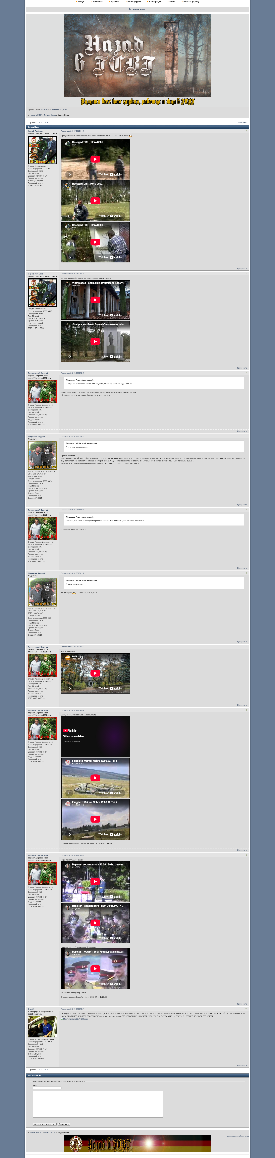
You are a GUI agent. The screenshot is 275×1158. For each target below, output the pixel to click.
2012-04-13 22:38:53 (77, 710)
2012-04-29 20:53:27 (77, 1009)
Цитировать (242, 269)
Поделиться (65, 131)
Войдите (44, 110)
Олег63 (31, 1009)
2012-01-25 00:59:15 (77, 373)
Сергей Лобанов (35, 131)
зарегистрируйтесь (59, 110)
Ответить (242, 122)
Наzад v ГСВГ (36, 115)
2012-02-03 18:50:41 (77, 647)
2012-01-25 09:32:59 (77, 436)
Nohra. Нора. (50, 115)
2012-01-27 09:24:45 (77, 573)
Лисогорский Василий (38, 373)
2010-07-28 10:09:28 (77, 273)
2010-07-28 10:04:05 (77, 131)
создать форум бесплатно (238, 1136)
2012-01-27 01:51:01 (77, 510)
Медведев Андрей (36, 436)
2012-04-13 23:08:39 (77, 855)
